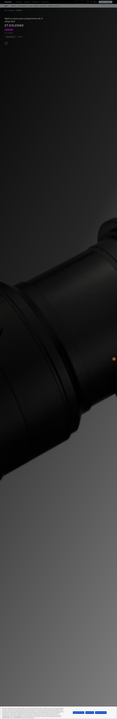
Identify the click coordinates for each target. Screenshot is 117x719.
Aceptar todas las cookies (101, 712)
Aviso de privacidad (17, 716)
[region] (58, 712)
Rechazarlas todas (89, 712)
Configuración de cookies (78, 712)
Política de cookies (6, 716)
